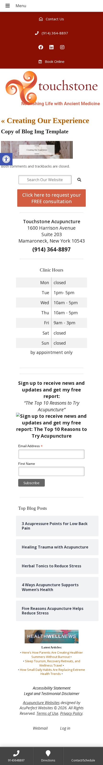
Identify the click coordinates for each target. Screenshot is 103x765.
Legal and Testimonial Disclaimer (51, 693)
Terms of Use (47, 713)
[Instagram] (62, 47)
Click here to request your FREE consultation (51, 198)
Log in (65, 728)
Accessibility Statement (51, 688)
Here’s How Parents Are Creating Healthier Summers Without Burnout (52, 654)
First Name (26, 464)
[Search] (79, 179)
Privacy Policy (71, 713)
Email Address (30, 446)
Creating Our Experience (45, 120)
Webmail (40, 728)
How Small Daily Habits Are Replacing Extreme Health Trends (52, 671)
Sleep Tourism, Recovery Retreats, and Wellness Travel (52, 663)
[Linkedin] (51, 47)
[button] (6, 159)
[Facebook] (41, 47)
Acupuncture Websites (41, 702)
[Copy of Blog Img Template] (37, 157)
